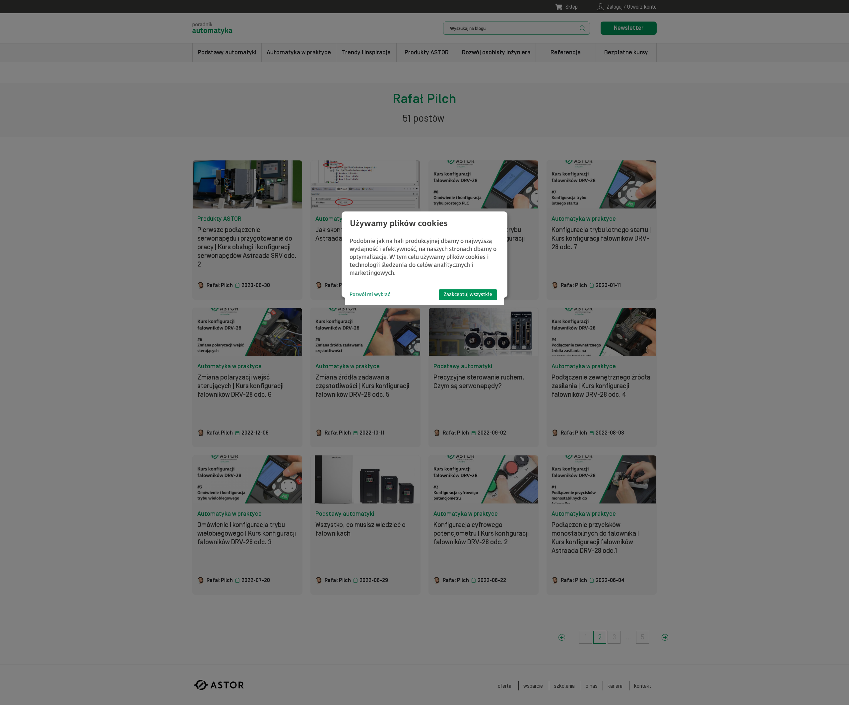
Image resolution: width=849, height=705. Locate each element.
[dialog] (424, 254)
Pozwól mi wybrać (370, 294)
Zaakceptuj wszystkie (468, 294)
